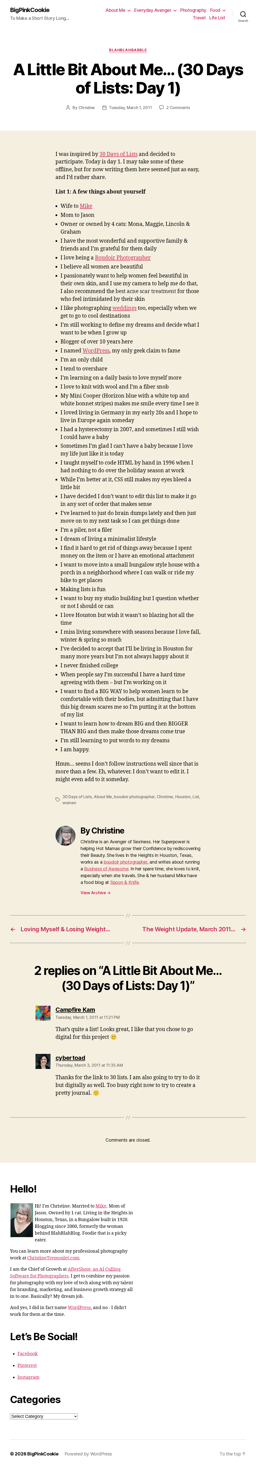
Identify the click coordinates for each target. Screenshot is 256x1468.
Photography (193, 10)
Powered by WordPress (88, 1453)
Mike (86, 206)
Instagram (29, 1377)
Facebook (28, 1354)
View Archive (95, 892)
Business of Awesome (106, 868)
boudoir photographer (134, 796)
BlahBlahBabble (128, 50)
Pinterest (27, 1365)
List (195, 796)
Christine (86, 107)
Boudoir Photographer (123, 257)
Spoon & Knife (124, 882)
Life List (217, 17)
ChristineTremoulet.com (53, 1258)
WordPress (96, 350)
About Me (115, 10)
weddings (124, 308)
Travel (199, 17)
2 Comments (178, 107)
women (69, 802)
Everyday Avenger (152, 10)
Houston (182, 796)
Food (215, 10)
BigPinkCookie (30, 10)
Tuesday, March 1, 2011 (130, 107)
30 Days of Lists (119, 154)
